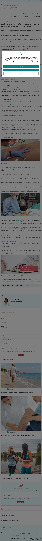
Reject (21, 70)
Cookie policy (22, 62)
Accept (21, 66)
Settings (21, 73)
